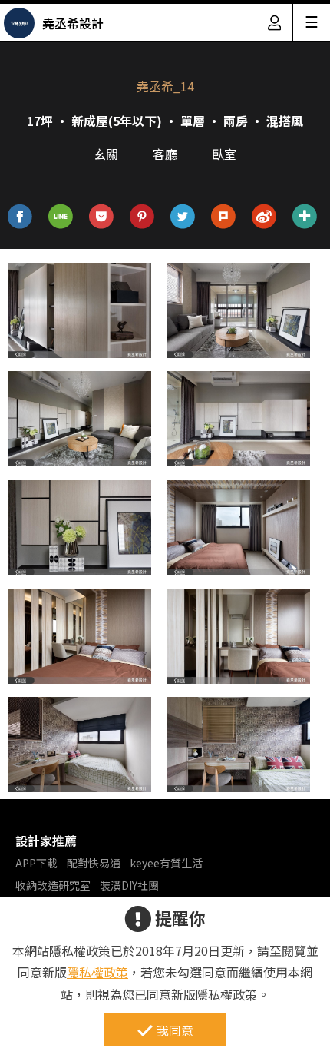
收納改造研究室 (53, 885)
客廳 (165, 153)
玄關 (106, 153)
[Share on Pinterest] (142, 217)
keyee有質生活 (166, 863)
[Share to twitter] (183, 217)
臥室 (224, 153)
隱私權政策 (97, 972)
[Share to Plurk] (223, 217)
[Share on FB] (20, 217)
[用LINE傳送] (61, 217)
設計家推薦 (46, 840)
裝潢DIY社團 (129, 885)
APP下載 (36, 863)
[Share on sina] (264, 217)
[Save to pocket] (101, 217)
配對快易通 (93, 863)
